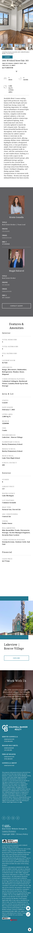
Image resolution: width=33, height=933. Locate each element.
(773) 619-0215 (6, 231)
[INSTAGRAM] (8, 818)
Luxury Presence (9, 831)
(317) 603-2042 (6, 284)
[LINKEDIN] (13, 818)
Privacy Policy (22, 834)
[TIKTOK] (17, 818)
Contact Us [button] (16, 708)
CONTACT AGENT (16, 306)
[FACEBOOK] (4, 818)
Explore (16, 658)
